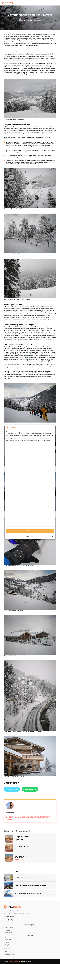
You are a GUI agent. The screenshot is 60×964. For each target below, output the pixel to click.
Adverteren (8, 939)
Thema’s (7, 929)
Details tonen (29, 536)
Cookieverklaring (9, 945)
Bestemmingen (9, 927)
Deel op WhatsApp (31, 789)
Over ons (7, 938)
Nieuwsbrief (8, 941)
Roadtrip (7, 930)
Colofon (7, 942)
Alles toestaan (29, 531)
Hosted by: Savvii (9, 954)
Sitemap (7, 944)
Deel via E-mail (12, 789)
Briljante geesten (9, 953)
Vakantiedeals (8, 932)
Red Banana (8, 951)
